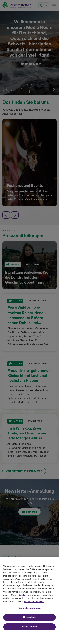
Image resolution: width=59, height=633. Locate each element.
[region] (29, 595)
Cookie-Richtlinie (19, 595)
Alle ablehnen (29, 617)
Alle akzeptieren (29, 627)
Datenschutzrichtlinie (34, 601)
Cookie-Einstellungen (29, 608)
